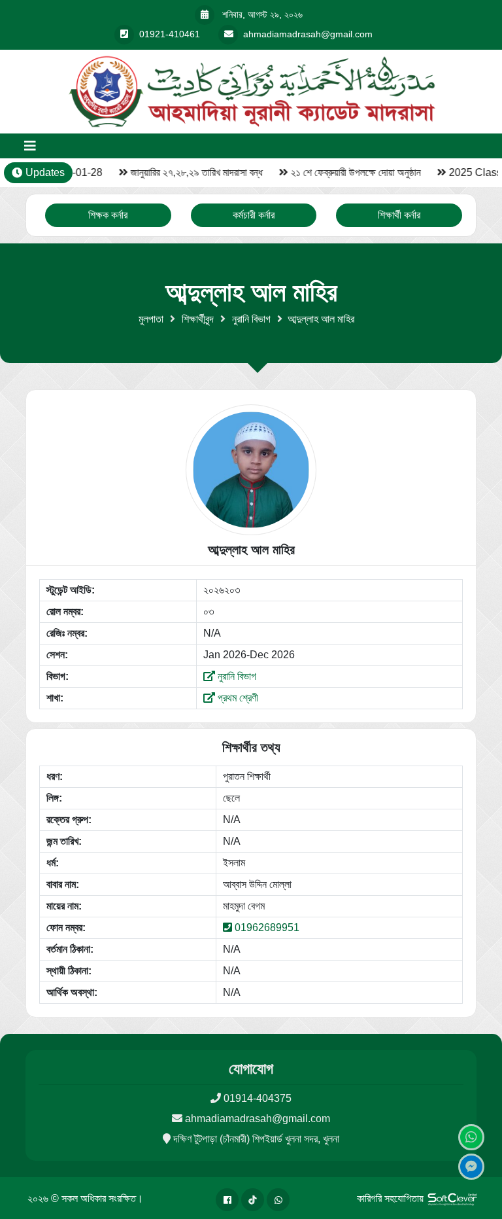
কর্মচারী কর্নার (254, 215)
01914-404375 (258, 1098)
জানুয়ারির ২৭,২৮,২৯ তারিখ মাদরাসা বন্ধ (191, 172)
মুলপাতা (151, 319)
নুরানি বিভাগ (251, 319)
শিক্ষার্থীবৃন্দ (198, 319)
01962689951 (267, 927)
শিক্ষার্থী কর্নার (399, 215)
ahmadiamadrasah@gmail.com (257, 1118)
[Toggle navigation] (30, 146)
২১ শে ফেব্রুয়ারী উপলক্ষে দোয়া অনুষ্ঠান (350, 172)
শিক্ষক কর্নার (107, 215)
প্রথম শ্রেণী (236, 697)
